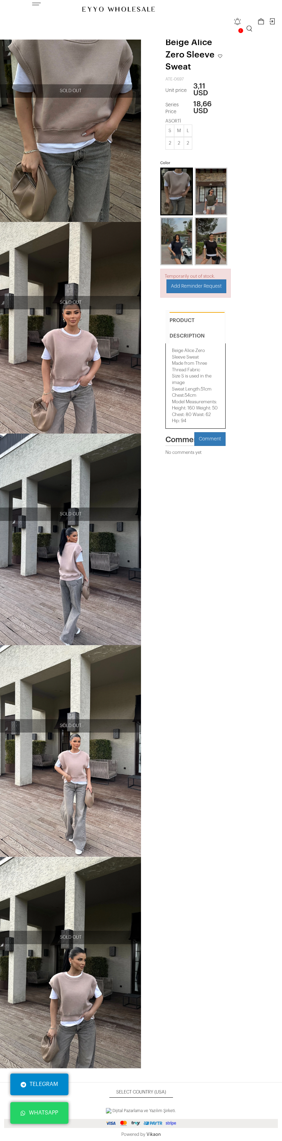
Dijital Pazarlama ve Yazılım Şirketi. (143, 1111)
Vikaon (154, 1134)
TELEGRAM (44, 1084)
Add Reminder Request (196, 286)
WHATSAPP (43, 1113)
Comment (210, 439)
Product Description (187, 328)
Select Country (141, 1092)
